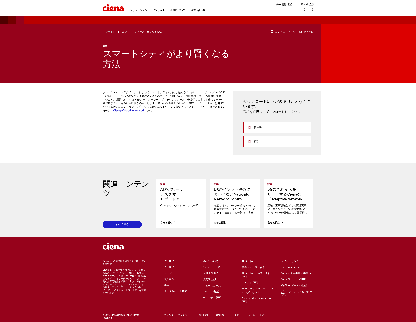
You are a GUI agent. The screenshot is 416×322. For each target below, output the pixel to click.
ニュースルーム (212, 285)
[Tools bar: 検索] (304, 10)
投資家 (207, 279)
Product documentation (256, 298)
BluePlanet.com (290, 267)
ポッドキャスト (173, 291)
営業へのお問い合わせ (255, 267)
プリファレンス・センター (297, 291)
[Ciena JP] (114, 6)
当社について (177, 10)
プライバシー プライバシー (177, 315)
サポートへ (248, 261)
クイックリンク (290, 261)
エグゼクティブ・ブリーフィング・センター (257, 291)
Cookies (220, 315)
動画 (166, 285)
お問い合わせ (197, 10)
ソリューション (138, 10)
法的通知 (203, 315)
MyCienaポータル (291, 285)
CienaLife (208, 291)
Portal (304, 4)
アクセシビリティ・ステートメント (250, 315)
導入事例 (169, 279)
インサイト (159, 10)
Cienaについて (211, 267)
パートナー (209, 298)
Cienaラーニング (291, 279)
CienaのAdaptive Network (129, 110)
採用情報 (281, 4)
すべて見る (122, 224)
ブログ (167, 273)
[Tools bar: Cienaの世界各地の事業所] (311, 10)
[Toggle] (195, 261)
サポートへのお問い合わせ (258, 273)
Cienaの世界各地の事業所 (296, 273)
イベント (247, 283)
